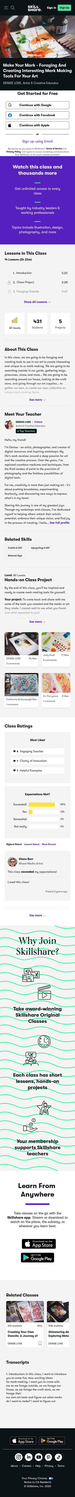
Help (38, 1465)
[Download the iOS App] (23, 1441)
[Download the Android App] (52, 1441)
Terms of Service (54, 148)
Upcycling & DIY (40, 547)
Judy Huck (49, 655)
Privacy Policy (13, 151)
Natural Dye (15, 555)
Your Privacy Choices (34, 1478)
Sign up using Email (37, 141)
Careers (26, 1465)
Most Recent (48, 844)
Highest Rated (14, 844)
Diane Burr (26, 859)
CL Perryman (50, 696)
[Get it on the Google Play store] (37, 1258)
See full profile (59, 523)
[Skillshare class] (25, 1311)
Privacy (49, 1465)
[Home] (35, 7)
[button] (6, 7)
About (14, 1465)
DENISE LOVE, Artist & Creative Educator (31, 83)
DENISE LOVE (29, 421)
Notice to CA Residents (37, 1482)
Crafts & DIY (15, 547)
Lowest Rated (31, 844)
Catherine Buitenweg (18, 699)
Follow (38, 421)
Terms (61, 1465)
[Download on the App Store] (37, 1244)
